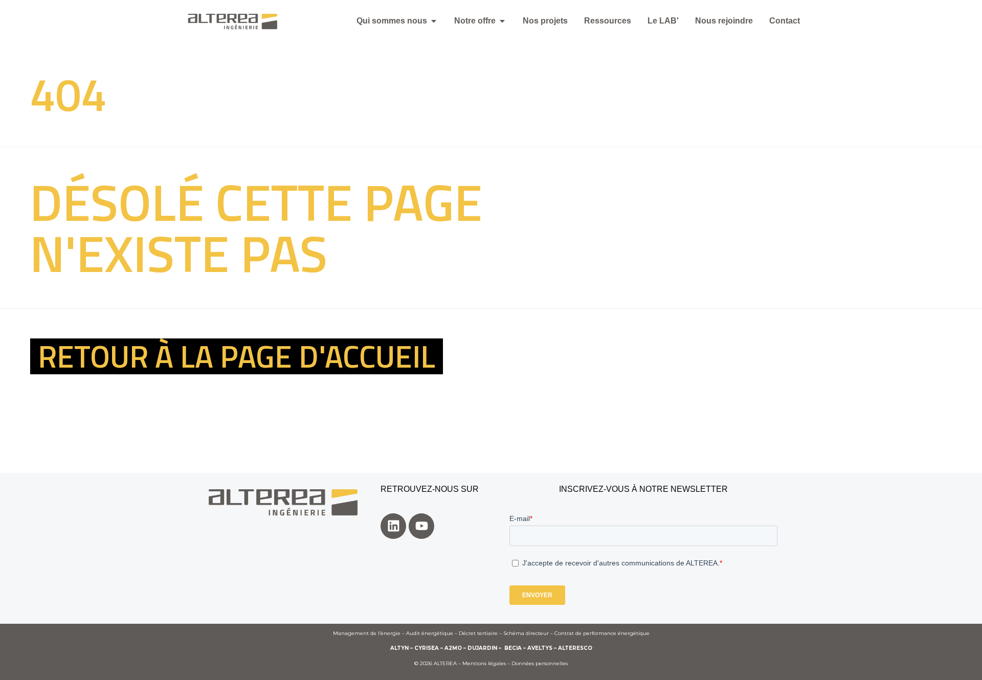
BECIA (513, 648)
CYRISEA (426, 648)
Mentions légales (484, 663)
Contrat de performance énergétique (602, 633)
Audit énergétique (429, 633)
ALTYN (399, 648)
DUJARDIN (482, 648)
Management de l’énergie (366, 633)
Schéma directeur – (528, 633)
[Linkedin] (393, 526)
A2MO (453, 648)
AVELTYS (539, 648)
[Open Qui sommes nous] (434, 21)
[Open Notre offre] (502, 21)
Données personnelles (539, 663)
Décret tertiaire (478, 633)
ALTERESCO (575, 648)
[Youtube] (421, 526)
